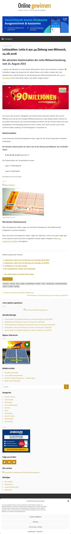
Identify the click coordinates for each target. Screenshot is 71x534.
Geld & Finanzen (10, 397)
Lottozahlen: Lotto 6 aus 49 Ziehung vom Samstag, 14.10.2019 (26, 263)
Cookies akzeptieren (35, 517)
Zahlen (11, 286)
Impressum (8, 490)
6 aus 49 (12, 283)
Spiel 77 (5, 286)
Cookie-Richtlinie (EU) (12, 487)
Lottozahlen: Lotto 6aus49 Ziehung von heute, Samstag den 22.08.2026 (28, 327)
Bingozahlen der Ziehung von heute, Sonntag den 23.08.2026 (25, 322)
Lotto (43, 283)
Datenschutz (39, 531)
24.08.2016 (6, 283)
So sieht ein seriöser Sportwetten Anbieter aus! (19, 293)
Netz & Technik (10, 416)
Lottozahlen (7, 279)
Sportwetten (9, 421)
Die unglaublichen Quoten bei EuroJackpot (19, 269)
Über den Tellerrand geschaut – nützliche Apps (20, 378)
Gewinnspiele (9, 400)
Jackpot (38, 283)
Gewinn (22, 283)
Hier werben (8, 482)
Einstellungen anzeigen (35, 527)
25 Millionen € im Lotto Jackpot (15, 266)
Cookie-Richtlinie (32, 531)
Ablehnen (35, 522)
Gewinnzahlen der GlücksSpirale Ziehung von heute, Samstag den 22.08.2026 (30, 325)
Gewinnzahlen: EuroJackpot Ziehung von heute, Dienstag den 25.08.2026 (28, 319)
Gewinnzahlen (30, 283)
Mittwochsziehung (61, 283)
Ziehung (16, 286)
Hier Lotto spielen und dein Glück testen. (19, 274)
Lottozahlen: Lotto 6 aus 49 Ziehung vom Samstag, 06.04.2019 (26, 260)
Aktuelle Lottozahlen (11, 373)
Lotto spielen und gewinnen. (14, 375)
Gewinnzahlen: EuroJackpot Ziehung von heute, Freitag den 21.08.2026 (28, 330)
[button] (68, 501)
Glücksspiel (8, 402)
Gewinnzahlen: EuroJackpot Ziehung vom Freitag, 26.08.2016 (47, 295)
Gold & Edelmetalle (11, 405)
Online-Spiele (9, 419)
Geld (17, 283)
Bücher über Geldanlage (12, 381)
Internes (7, 408)
